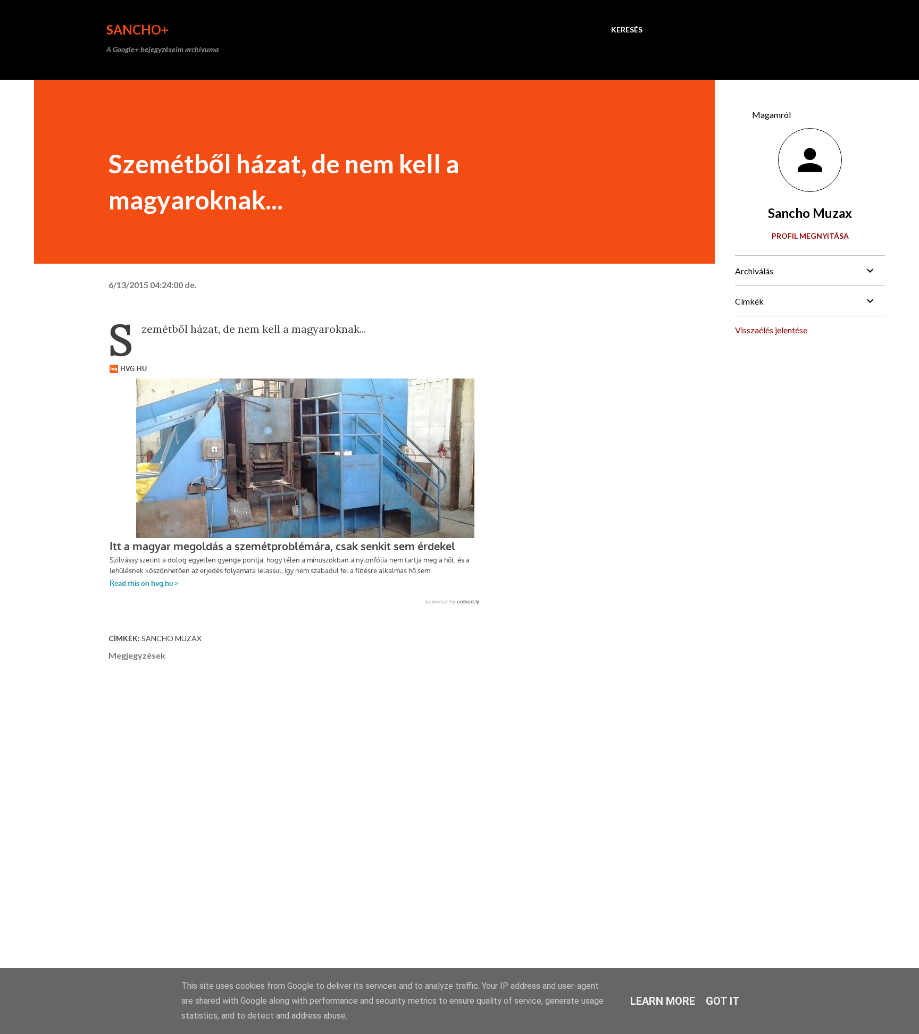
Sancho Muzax (171, 638)
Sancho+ (137, 29)
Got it (723, 1001)
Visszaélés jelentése (771, 330)
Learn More (662, 1001)
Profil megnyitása (810, 235)
